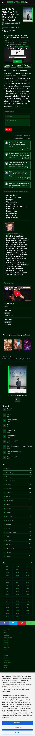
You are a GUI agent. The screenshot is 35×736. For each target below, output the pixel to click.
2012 (7, 582)
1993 (17, 601)
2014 (17, 579)
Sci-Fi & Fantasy (11, 532)
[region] (17, 704)
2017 (17, 576)
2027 (7, 566)
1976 (7, 617)
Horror (8, 504)
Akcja (7, 469)
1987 (17, 607)
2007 (27, 585)
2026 (17, 566)
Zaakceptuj (17, 722)
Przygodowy (9, 520)
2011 (17, 582)
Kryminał (8, 512)
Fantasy (8, 492)
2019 (27, 572)
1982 (7, 613)
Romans (8, 524)
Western (8, 552)
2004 (27, 588)
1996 (17, 598)
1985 (7, 610)
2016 (27, 576)
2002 (17, 591)
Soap (7, 536)
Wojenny (8, 556)
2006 (7, 588)
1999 (17, 594)
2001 (27, 591)
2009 (7, 585)
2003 (7, 591)
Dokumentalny (10, 480)
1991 (7, 604)
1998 (27, 594)
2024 (7, 569)
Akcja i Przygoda (11, 472)
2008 (17, 585)
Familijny (8, 488)
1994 (7, 601)
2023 (17, 569)
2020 (17, 572)
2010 (27, 582)
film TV (8, 496)
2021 (7, 572)
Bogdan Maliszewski (13, 234)
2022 (27, 569)
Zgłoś (29, 66)
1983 (27, 610)
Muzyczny (9, 516)
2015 (7, 579)
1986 (27, 607)
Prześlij (17, 61)
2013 (27, 579)
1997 (7, 598)
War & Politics (10, 548)
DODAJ (8, 129)
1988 (7, 607)
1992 (27, 601)
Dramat (4, 30)
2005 (17, 588)
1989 (27, 604)
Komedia (8, 508)
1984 (17, 610)
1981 (17, 613)
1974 (17, 617)
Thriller (5, 31)
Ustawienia (17, 727)
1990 (17, 604)
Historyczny (9, 500)
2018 (7, 576)
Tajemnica (12, 30)
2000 (7, 594)
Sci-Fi (8, 528)
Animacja (9, 476)
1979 (27, 613)
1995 (27, 598)
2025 (27, 566)
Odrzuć (17, 732)
